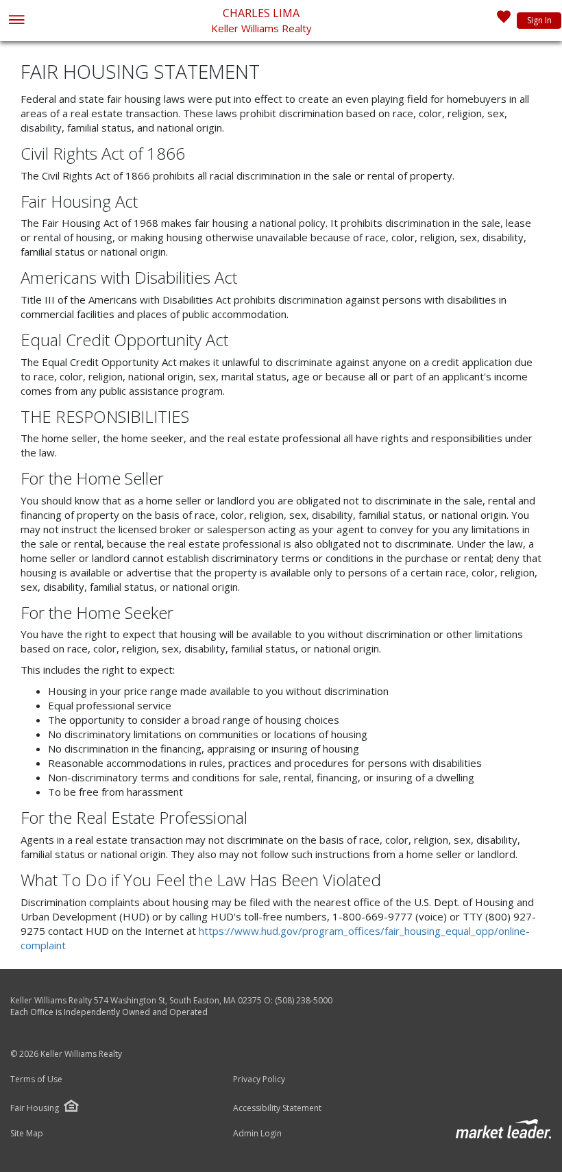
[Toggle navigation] (16, 21)
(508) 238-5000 (303, 1000)
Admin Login (257, 1133)
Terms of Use (36, 1079)
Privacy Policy (259, 1079)
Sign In (539, 20)
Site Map (26, 1133)
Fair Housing (34, 1108)
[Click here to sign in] (504, 20)
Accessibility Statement (277, 1108)
